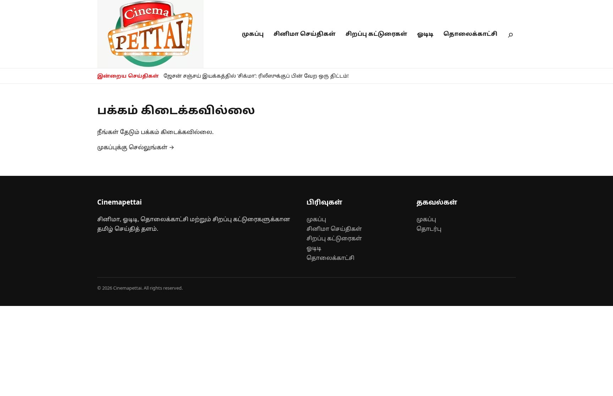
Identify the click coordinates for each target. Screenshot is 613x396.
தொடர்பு (428, 229)
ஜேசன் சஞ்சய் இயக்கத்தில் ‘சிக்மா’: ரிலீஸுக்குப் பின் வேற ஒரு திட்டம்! (256, 75)
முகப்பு (253, 34)
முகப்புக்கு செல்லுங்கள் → (135, 147)
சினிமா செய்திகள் (305, 34)
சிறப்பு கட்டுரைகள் (376, 34)
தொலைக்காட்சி (470, 34)
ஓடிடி (425, 34)
